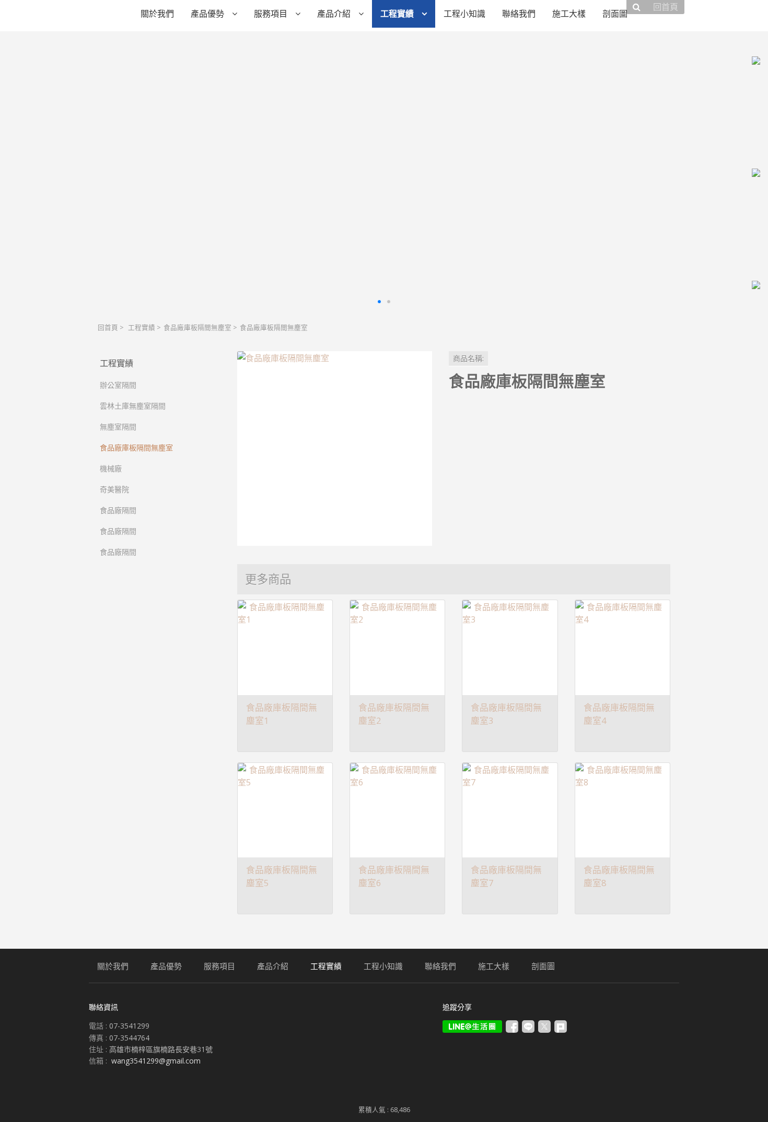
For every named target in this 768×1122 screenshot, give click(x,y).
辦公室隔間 (118, 385)
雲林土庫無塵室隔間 (133, 406)
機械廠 (111, 468)
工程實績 (141, 327)
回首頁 (108, 327)
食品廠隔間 (118, 510)
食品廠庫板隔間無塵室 (197, 327)
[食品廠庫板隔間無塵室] (334, 448)
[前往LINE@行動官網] (472, 1026)
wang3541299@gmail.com (156, 1061)
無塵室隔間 (118, 427)
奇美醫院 (114, 489)
